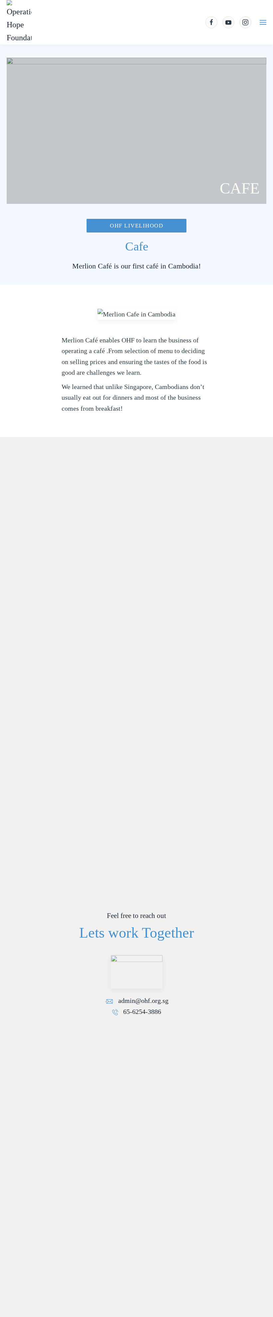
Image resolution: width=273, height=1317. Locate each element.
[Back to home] (19, 22)
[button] (263, 22)
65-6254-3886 (141, 1011)
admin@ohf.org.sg (142, 1000)
